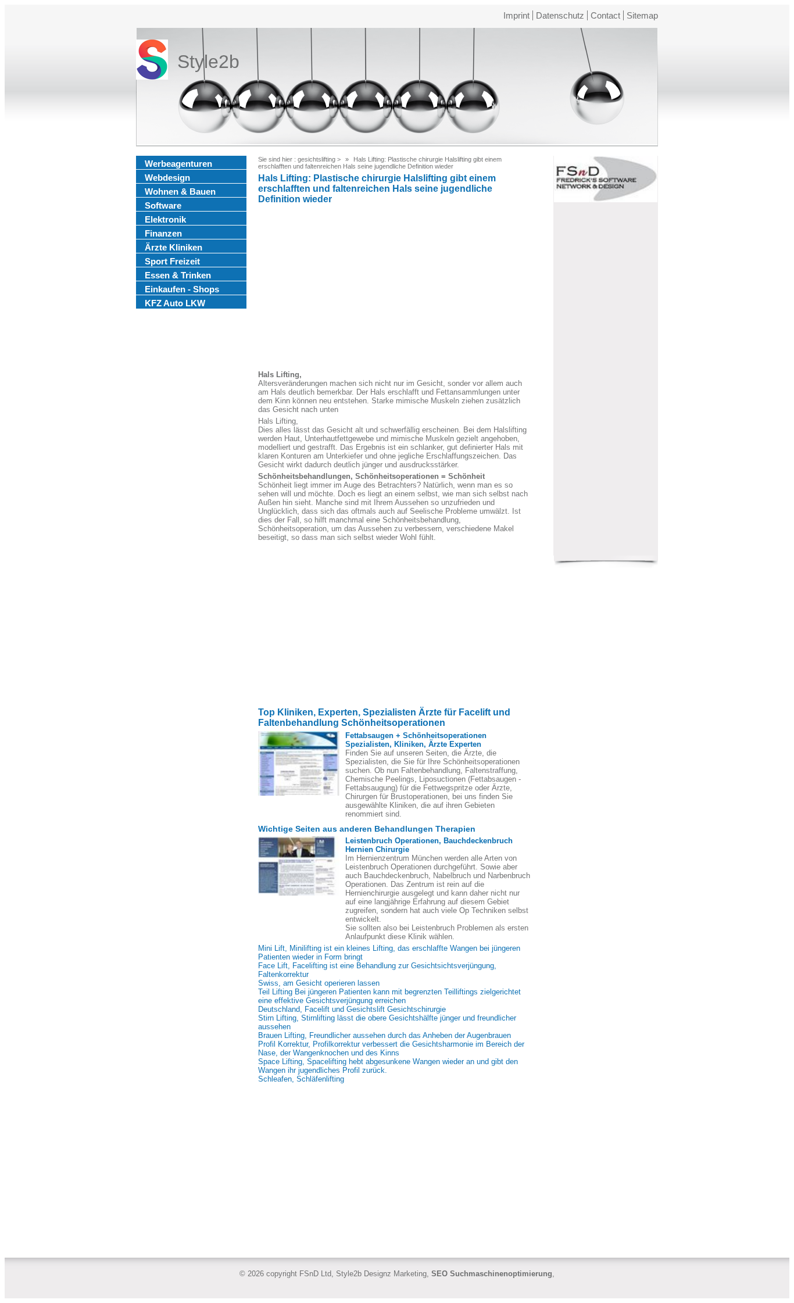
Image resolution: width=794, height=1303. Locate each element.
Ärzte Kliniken (173, 247)
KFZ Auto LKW (175, 303)
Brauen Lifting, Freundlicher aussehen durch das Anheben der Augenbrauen (384, 1035)
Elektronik (165, 219)
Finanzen (163, 233)
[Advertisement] (394, 288)
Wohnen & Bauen (180, 191)
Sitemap (642, 15)
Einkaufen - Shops (182, 289)
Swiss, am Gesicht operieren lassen (319, 983)
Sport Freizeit (172, 261)
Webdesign (167, 177)
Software (163, 205)
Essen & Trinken (178, 275)
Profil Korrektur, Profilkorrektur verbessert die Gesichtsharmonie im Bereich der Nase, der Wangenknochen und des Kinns (391, 1048)
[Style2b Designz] (152, 62)
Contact (605, 15)
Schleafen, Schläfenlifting (301, 1079)
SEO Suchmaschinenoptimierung (491, 1273)
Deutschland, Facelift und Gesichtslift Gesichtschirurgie (352, 1009)
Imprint (516, 15)
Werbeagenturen (178, 164)
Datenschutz (560, 15)
